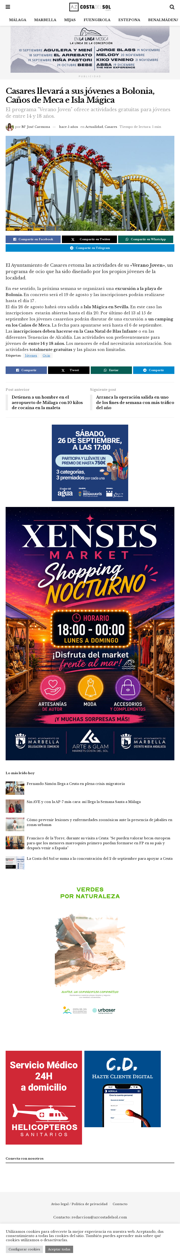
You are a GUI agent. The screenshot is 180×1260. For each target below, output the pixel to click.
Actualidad (94, 127)
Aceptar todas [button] (59, 1249)
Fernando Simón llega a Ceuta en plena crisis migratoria (76, 784)
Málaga (17, 20)
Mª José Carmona (36, 127)
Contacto (120, 1204)
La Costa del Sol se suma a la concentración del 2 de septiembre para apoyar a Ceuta (99, 858)
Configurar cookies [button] (24, 1249)
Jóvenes (31, 355)
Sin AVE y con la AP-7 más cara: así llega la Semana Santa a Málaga (84, 802)
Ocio (46, 355)
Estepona (129, 20)
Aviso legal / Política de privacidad (79, 1204)
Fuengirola (97, 20)
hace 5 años (68, 127)
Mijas (70, 20)
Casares (111, 127)
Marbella (45, 20)
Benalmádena (163, 20)
